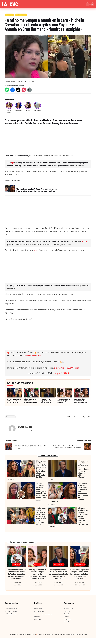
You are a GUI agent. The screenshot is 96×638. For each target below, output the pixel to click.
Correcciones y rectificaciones (43, 614)
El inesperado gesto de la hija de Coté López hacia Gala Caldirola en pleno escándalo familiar (14, 402)
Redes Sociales (21, 15)
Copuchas (9, 15)
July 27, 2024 (61, 373)
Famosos (66, 616)
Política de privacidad (11, 608)
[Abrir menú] (92, 4)
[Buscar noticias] (88, 4)
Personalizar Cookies (11, 611)
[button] (25, 431)
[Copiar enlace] (29, 90)
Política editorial (39, 611)
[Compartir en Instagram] (24, 90)
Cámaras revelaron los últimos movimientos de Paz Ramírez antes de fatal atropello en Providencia (31, 403)
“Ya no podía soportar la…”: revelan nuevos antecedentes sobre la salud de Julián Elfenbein (47, 403)
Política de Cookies (10, 614)
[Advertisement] (48, 139)
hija (12, 162)
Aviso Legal (37, 619)
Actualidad (16, 564)
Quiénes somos (38, 608)
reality (84, 241)
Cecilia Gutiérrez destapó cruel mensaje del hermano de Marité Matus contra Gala (81, 402)
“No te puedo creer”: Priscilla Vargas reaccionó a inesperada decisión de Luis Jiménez (64, 402)
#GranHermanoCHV (32, 355)
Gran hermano (10, 417)
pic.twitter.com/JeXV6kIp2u (66, 368)
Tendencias (67, 619)
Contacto (37, 616)
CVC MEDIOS (25, 426)
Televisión (37, 564)
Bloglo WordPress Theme (79, 634)
